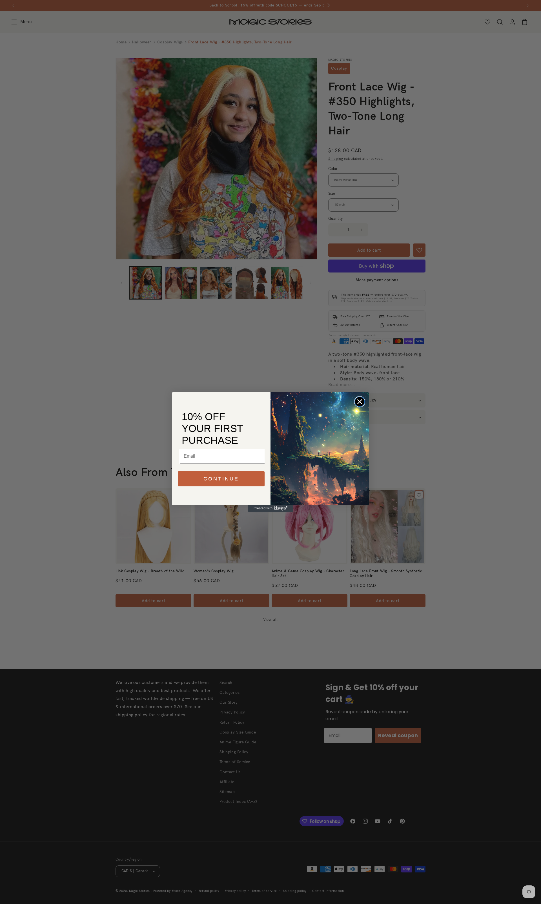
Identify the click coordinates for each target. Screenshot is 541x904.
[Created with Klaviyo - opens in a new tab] (270, 508)
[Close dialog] (360, 402)
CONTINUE (221, 479)
